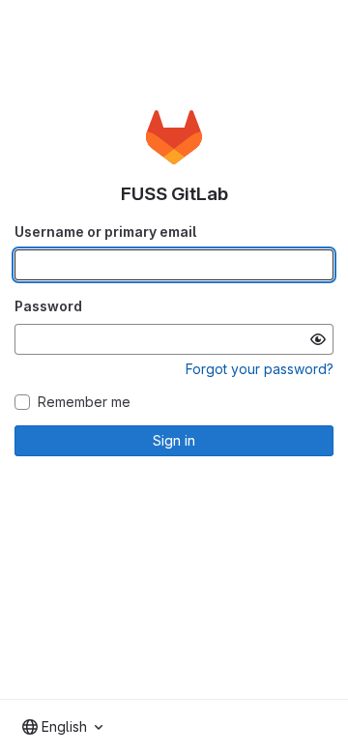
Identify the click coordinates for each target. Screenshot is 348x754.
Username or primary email (105, 231)
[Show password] (318, 339)
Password (48, 306)
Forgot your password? (260, 369)
